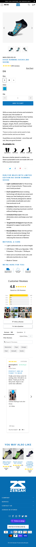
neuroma (8, 347)
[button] (20, 430)
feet (6, 351)
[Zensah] (18, 5)
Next (31, 396)
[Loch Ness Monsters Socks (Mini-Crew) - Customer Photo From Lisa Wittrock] (28, 309)
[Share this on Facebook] (15, 169)
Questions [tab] (20, 332)
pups (16, 347)
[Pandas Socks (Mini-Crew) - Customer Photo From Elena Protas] (14, 315)
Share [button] (12, 426)
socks (22, 351)
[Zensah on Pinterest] (19, 516)
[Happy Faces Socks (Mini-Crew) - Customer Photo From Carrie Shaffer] (7, 315)
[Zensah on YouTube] (26, 516)
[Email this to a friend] (25, 169)
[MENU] (1, 5)
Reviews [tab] (6, 332)
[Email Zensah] (9, 516)
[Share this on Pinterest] (20, 169)
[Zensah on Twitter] (22, 516)
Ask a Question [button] (18, 326)
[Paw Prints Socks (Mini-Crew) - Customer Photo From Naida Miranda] (21, 315)
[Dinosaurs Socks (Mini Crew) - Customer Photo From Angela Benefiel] (14, 309)
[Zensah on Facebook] (13, 516)
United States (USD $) (16, 527)
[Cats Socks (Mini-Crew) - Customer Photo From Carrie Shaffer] (28, 315)
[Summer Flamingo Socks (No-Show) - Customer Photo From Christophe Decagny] (7, 309)
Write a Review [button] (18, 322)
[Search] (29, 5)
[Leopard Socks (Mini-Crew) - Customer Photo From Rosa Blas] (21, 309)
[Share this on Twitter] (10, 169)
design (24, 347)
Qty (4, 94)
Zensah (13, 351)
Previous (5, 396)
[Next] (31, 27)
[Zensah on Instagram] (16, 516)
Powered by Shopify (22, 542)
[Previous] (4, 27)
